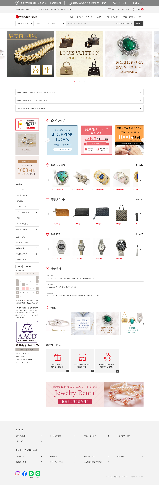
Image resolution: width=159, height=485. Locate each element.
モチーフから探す (22, 229)
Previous (3, 56)
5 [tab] (84, 81)
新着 (72, 17)
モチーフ (89, 17)
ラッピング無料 (21, 254)
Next (156, 56)
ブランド (80, 17)
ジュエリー (99, 17)
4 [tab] (82, 81)
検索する (138, 23)
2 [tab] (77, 81)
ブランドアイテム (129, 17)
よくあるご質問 (55, 436)
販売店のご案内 (89, 456)
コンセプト (20, 456)
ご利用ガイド (21, 436)
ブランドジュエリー (113, 17)
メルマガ (19, 441)
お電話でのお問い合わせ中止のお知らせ (32, 108)
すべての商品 (21, 189)
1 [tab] (74, 81)
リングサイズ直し (22, 242)
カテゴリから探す (22, 195)
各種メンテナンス (90, 436)
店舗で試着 (20, 248)
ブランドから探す (22, 224)
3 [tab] (79, 81)
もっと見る (140, 165)
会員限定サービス (123, 436)
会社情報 (53, 456)
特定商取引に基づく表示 (93, 462)
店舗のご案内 (21, 462)
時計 (140, 17)
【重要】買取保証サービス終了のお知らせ (32, 100)
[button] (48, 179)
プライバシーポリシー (58, 462)
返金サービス (21, 259)
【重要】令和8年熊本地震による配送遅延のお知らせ (36, 92)
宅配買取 (120, 456)
